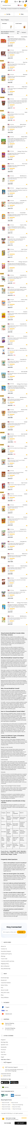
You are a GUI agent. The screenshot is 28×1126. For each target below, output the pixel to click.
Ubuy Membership (5, 968)
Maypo (10, 854)
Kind (8, 853)
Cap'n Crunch (24, 249)
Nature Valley (24, 136)
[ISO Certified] (15, 1095)
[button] (16, 2)
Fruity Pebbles (24, 36)
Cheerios (25, 311)
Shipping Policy (5, 963)
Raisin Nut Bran (24, 566)
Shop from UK (14, 1102)
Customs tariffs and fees (7, 961)
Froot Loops (24, 163)
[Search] (25, 5)
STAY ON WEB (7, 1123)
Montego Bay (4, 1042)
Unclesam (3, 853)
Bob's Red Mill (24, 371)
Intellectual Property (6, 954)
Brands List (4, 980)
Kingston (3, 1039)
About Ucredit (4, 990)
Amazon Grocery (23, 348)
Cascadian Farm (23, 200)
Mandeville (4, 1047)
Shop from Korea (6, 1106)
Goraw (16, 853)
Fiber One (25, 62)
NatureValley (4, 854)
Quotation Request (6, 951)
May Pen (3, 1052)
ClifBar (12, 853)
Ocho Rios (3, 1054)
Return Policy (4, 985)
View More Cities (5, 1059)
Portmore (3, 1049)
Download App (5, 977)
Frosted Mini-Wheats (23, 212)
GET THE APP (20, 1123)
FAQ (2, 987)
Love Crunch (24, 99)
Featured (24, 32)
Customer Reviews (6, 982)
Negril (2, 1057)
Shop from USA (5, 1102)
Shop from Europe (17, 1109)
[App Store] (5, 1083)
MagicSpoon (22, 853)
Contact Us (4, 949)
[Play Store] (14, 1083)
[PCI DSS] (4, 1095)
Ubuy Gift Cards (5, 992)
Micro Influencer (5, 966)
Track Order (4, 958)
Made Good (24, 50)
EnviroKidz (25, 505)
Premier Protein (23, 578)
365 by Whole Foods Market (23, 124)
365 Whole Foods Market (23, 175)
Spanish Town (4, 1044)
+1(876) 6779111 (7, 1076)
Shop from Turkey (6, 1109)
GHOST (25, 458)
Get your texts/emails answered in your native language (14, 1070)
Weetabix (25, 74)
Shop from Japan (6, 1104)
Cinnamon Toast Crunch (23, 529)
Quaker (25, 421)
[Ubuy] (6, 1)
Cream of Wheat (23, 225)
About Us (3, 946)
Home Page (3, 8)
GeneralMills (12, 851)
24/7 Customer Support (11, 1067)
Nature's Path (24, 409)
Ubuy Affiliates (5, 997)
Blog (2, 995)
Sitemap (3, 956)
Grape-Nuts (24, 86)
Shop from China (16, 1106)
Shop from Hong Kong (17, 1104)
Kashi (26, 112)
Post (26, 470)
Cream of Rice (24, 299)
